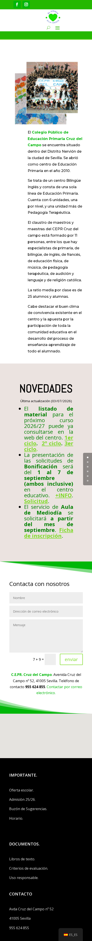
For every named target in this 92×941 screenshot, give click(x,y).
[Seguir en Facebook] (17, 4)
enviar (71, 659)
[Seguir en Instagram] (26, 4)
